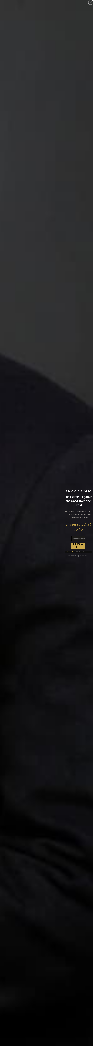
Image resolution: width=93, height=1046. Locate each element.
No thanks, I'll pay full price (78, 556)
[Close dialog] (90, 2)
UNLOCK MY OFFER (78, 546)
